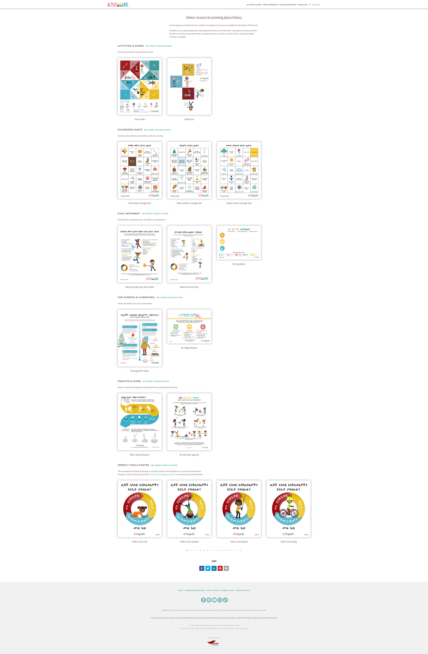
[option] (140, 89)
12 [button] (224, 550)
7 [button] (207, 550)
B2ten (214, 643)
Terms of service (243, 590)
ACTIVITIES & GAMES (253, 5)
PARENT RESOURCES (270, 5)
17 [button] (241, 550)
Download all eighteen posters (163, 474)
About (180, 590)
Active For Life (123, 5)
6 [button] (204, 550)
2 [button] (190, 550)
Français (316, 5)
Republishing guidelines (195, 590)
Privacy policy (213, 590)
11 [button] (221, 550)
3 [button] (194, 550)
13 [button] (227, 550)
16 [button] (237, 550)
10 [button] (217, 550)
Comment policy (227, 590)
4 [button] (197, 550)
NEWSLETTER (302, 5)
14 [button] (231, 550)
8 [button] (211, 550)
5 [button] (201, 550)
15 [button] (234, 550)
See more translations (145, 45)
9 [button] (214, 550)
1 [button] (187, 550)
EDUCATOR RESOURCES (287, 5)
